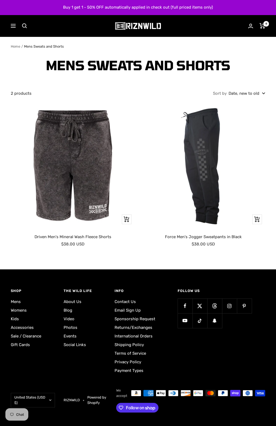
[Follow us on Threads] (214, 305)
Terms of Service (130, 353)
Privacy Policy (128, 362)
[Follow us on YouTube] (185, 320)
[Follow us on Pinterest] (244, 305)
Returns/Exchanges (133, 327)
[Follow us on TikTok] (199, 320)
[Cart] (262, 26)
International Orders (134, 336)
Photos (70, 327)
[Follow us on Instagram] (229, 305)
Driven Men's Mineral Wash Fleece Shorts (72, 236)
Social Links (75, 344)
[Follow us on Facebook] (185, 305)
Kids (15, 318)
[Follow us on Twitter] (199, 305)
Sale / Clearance (26, 336)
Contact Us (125, 301)
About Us (72, 301)
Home (15, 46)
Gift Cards (20, 344)
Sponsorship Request (135, 318)
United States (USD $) (29, 400)
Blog (68, 310)
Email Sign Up (128, 310)
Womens (19, 310)
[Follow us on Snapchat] (214, 320)
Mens (16, 301)
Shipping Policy (129, 344)
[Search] (24, 25)
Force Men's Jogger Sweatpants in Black (203, 236)
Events (70, 336)
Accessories (22, 327)
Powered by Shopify (96, 400)
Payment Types (129, 370)
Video (69, 318)
